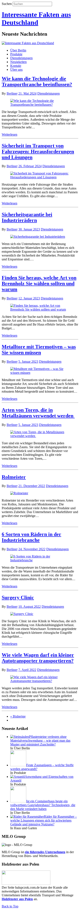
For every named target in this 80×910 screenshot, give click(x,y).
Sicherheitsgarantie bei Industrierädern (27, 217)
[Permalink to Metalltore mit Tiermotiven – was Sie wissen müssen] (40, 372)
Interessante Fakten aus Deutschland (36, 18)
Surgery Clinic (18, 597)
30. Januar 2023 (29, 229)
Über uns (16, 69)
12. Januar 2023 (29, 298)
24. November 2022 (31, 549)
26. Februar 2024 (30, 166)
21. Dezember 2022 (31, 486)
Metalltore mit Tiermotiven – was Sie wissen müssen (39, 349)
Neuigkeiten (18, 62)
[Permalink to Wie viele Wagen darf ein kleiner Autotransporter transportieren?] (40, 681)
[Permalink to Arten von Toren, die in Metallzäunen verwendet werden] (40, 436)
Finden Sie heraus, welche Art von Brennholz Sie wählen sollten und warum (39, 283)
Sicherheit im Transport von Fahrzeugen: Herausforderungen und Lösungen (38, 151)
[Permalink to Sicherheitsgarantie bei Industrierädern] (37, 236)
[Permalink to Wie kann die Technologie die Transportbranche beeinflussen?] (40, 104)
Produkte (16, 54)
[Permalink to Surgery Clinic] (21, 614)
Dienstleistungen (21, 58)
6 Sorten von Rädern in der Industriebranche (31, 537)
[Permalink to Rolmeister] (19, 493)
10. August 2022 (29, 606)
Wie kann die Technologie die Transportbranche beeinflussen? (37, 81)
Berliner (12, 93)
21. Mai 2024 (27, 93)
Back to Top (10, 906)
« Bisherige (18, 716)
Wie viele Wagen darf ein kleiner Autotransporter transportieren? (38, 657)
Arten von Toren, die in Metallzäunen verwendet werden (38, 412)
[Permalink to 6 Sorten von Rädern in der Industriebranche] (40, 560)
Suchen (7, 4)
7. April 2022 (27, 670)
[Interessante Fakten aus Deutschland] (28, 43)
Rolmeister (14, 477)
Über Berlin (18, 50)
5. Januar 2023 (28, 361)
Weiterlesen (9, 134)
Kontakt (15, 66)
